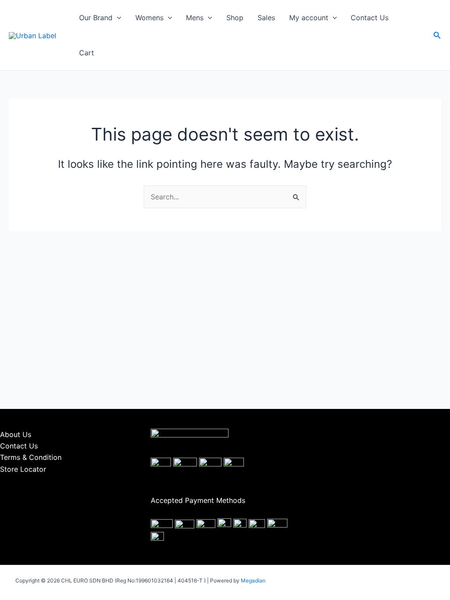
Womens (149, 17)
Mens (194, 17)
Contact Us (369, 17)
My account (308, 17)
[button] (116, 17)
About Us (15, 434)
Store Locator (23, 469)
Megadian (253, 580)
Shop (234, 17)
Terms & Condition (31, 457)
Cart (86, 52)
